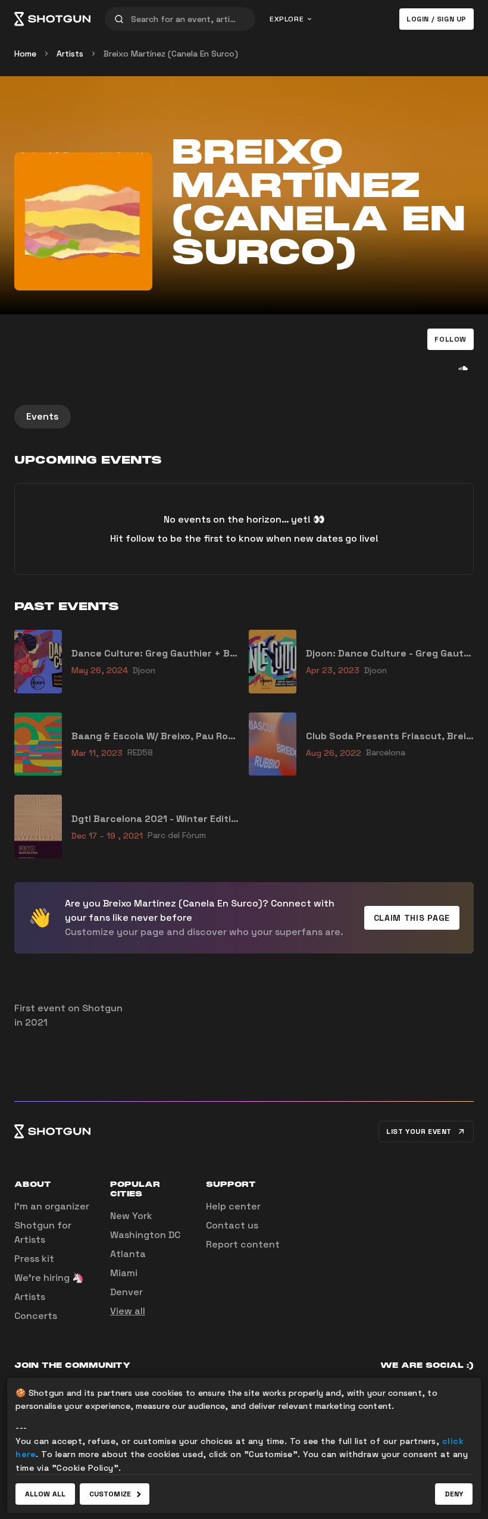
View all (127, 1311)
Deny (454, 1494)
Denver (126, 1292)
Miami (123, 1273)
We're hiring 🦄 (49, 1277)
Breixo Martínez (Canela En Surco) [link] (171, 53)
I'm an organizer (51, 1206)
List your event (419, 1131)
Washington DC (145, 1235)
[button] (450, 339)
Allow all (45, 1494)
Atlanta (128, 1254)
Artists (70, 53)
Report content (243, 1244)
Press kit (34, 1258)
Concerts (35, 1315)
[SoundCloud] (463, 368)
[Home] (52, 19)
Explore (287, 19)
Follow (450, 339)
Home (25, 53)
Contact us (232, 1225)
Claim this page (412, 917)
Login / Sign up (436, 19)
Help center (233, 1206)
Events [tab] (42, 416)
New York (131, 1215)
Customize (110, 1494)
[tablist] (244, 417)
